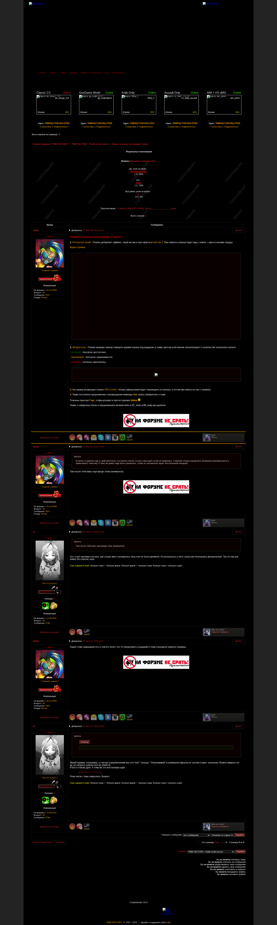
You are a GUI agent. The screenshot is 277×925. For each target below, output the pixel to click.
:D (117, 208)
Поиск (63, 73)
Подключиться (61, 127)
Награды (73, 73)
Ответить (60, 842)
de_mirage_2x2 (62, 98)
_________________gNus (164, 208)
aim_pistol (235, 98)
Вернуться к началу (49, 437)
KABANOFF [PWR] (135, 208)
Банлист (53, 73)
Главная (42, 73)
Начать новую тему (42, 842)
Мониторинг (96, 73)
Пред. (217, 842)
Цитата (238, 230)
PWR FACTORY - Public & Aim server (90, 144)
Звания (83, 73)
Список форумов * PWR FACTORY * (51, 144)
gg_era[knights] (105, 98)
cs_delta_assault (189, 98)
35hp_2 (151, 98)
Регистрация (118, 73)
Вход (107, 73)
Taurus (148, 208)
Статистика (45, 127)
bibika (122, 208)
